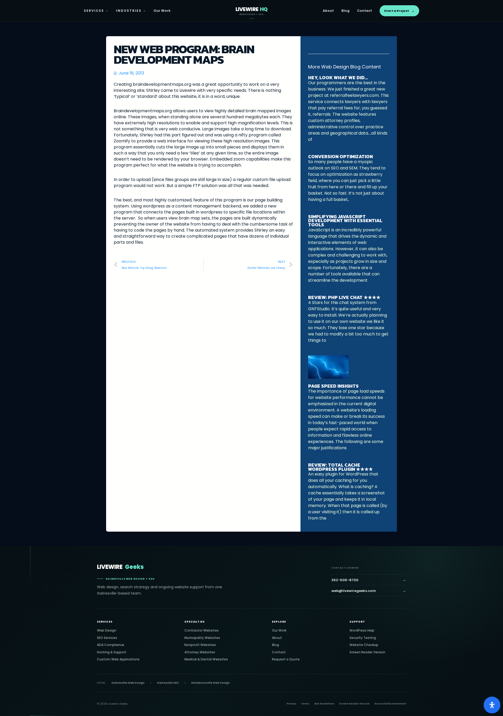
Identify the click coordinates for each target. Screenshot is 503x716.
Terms (305, 703)
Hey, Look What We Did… (338, 77)
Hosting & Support (111, 652)
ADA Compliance (110, 645)
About (328, 10)
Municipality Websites (202, 637)
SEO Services (107, 637)
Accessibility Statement (390, 703)
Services (96, 10)
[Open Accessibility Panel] (492, 705)
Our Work (162, 10)
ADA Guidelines (324, 703)
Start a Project (399, 10)
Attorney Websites (199, 652)
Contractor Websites (201, 630)
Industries (131, 10)
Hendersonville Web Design (210, 683)
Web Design (106, 630)
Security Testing (362, 637)
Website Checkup (363, 645)
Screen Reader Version (367, 652)
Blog (345, 10)
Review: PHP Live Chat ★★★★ (344, 297)
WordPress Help (361, 630)
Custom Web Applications (118, 659)
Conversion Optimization (340, 156)
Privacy (291, 703)
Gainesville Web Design (128, 683)
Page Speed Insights (333, 385)
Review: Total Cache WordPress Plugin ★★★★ (340, 467)
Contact (364, 10)
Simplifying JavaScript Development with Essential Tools (345, 220)
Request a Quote (286, 659)
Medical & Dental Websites (206, 659)
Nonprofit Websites (200, 645)
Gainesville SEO (168, 683)
